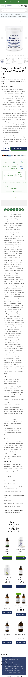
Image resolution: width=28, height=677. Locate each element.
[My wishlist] (19, 6)
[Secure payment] (14, 155)
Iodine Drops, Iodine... (7, 606)
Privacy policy (12, 672)
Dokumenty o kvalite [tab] (14, 203)
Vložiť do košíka (18, 148)
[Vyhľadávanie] (25, 11)
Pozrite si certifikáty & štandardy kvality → (14, 191)
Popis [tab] (14, 197)
